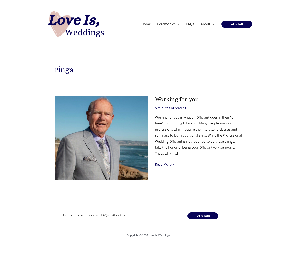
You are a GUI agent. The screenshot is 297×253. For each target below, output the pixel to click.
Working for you (177, 99)
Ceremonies (166, 24)
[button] (178, 24)
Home (146, 24)
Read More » (164, 165)
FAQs (190, 24)
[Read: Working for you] (101, 137)
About (205, 24)
